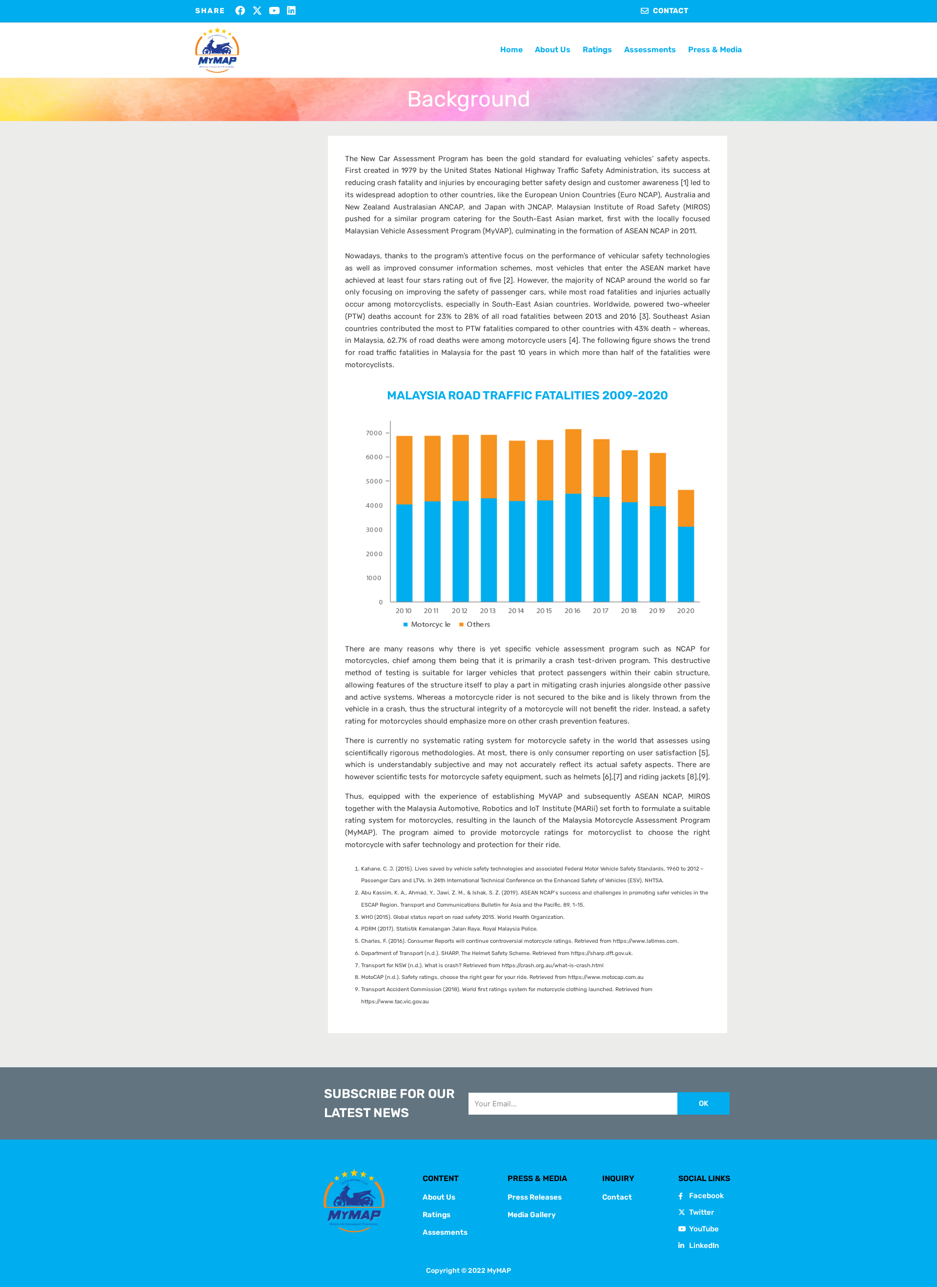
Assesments (445, 1232)
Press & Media (715, 49)
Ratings (597, 49)
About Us (552, 49)
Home (511, 49)
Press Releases (535, 1197)
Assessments (650, 49)
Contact (617, 1197)
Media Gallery (532, 1214)
